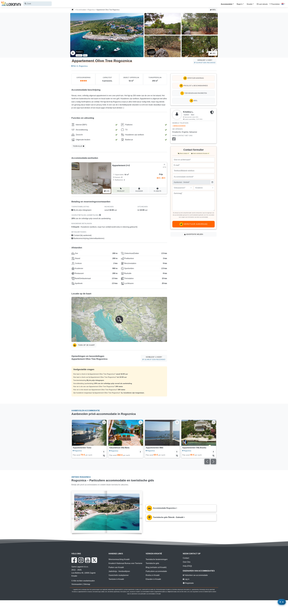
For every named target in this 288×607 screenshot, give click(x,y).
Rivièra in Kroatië (153, 575)
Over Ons (186, 562)
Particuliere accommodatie (156, 571)
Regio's (239, 4)
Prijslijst (120, 191)
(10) (107, 191)
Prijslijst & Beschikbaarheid (195, 85)
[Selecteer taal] (284, 4)
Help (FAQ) (187, 566)
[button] (119, 319)
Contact (186, 558)
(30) (213, 53)
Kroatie (249, 4)
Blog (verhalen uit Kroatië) (156, 567)
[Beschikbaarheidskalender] (104, 455)
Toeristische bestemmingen (157, 559)
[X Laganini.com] (94, 560)
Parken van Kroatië (116, 567)
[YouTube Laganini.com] (87, 560)
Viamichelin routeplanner (119, 575)
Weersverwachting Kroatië (119, 559)
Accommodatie (226, 4)
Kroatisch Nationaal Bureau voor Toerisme (125, 563)
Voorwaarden (76, 584)
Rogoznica (91, 10)
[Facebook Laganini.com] (74, 560)
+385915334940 (179, 126)
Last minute (263, 4)
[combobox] (37, 3)
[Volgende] (103, 433)
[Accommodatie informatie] (104, 451)
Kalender (139, 191)
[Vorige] (76, 433)
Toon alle (78, 146)
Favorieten (275, 4)
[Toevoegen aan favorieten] (104, 422)
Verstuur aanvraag (195, 78)
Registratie (189, 583)
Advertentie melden (194, 234)
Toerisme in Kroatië (116, 579)
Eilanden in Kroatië (153, 579)
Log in (186, 579)
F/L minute (157, 191)
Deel (214, 10)
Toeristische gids (152, 563)
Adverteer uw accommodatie (196, 575)
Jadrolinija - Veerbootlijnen (119, 571)
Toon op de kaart (86, 345)
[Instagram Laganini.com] (81, 560)
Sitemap (86, 584)
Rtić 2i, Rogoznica (80, 66)
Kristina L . (79, 52)
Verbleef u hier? (206, 61)
